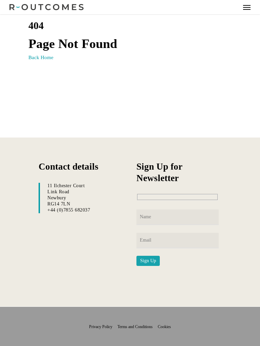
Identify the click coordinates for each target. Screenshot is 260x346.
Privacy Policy (102, 326)
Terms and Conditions (137, 326)
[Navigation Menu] (247, 7)
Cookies (164, 326)
